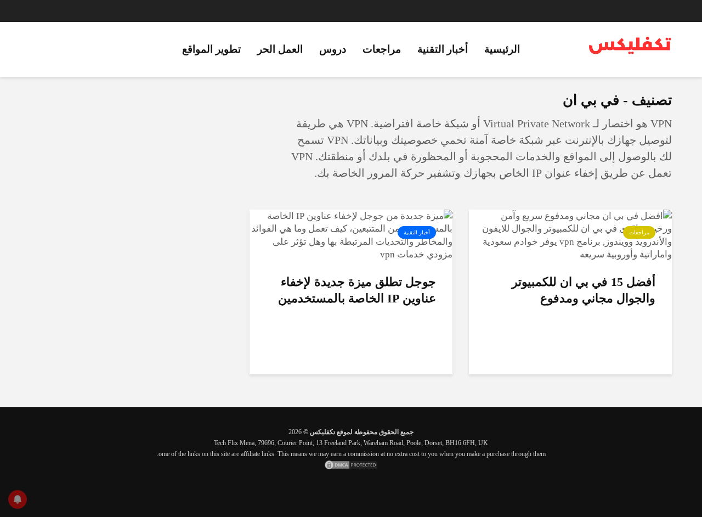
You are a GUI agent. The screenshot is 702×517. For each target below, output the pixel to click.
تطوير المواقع (211, 49)
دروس (332, 49)
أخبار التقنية (442, 49)
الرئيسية (502, 49)
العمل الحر (280, 49)
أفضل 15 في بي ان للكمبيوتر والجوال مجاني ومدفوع (583, 290)
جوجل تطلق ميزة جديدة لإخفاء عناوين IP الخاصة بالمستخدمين (357, 290)
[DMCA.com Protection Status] (351, 464)
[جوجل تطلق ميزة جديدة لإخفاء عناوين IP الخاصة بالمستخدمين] (351, 234)
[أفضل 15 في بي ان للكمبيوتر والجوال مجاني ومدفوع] (570, 234)
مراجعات (382, 49)
